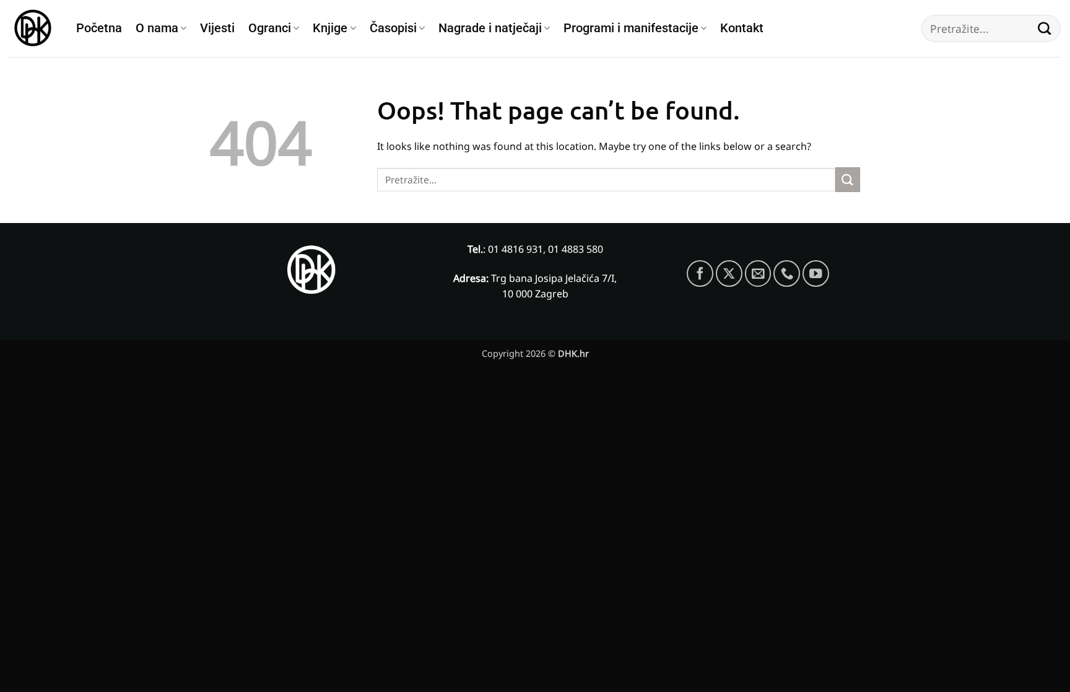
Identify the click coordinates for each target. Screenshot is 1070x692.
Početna (99, 28)
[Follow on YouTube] (815, 273)
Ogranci (269, 28)
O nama (157, 28)
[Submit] (1044, 28)
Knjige (330, 28)
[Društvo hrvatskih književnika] (33, 29)
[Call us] (786, 273)
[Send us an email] (758, 273)
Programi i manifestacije (630, 28)
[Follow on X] (729, 273)
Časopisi (393, 28)
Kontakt (741, 28)
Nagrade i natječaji (490, 28)
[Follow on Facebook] (700, 273)
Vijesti (217, 28)
